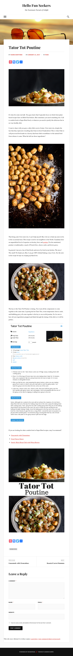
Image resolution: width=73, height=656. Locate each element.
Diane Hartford (16, 54)
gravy (18, 352)
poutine (45, 242)
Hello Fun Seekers (36, 5)
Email (40, 602)
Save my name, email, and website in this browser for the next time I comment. (31, 623)
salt (14, 360)
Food (47, 54)
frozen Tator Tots (24, 350)
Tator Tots (13, 549)
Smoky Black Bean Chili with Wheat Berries (25, 442)
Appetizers (31, 332)
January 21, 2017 (34, 54)
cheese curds (18, 356)
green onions (17, 358)
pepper (15, 362)
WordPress (31, 652)
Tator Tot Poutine (25, 47)
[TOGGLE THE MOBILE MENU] (5, 16)
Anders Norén (49, 652)
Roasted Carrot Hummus (55, 563)
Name (11, 602)
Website (11, 612)
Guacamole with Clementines (20, 435)
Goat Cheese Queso (17, 439)
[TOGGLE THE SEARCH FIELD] (68, 16)
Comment (12, 581)
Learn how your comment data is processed (45, 639)
